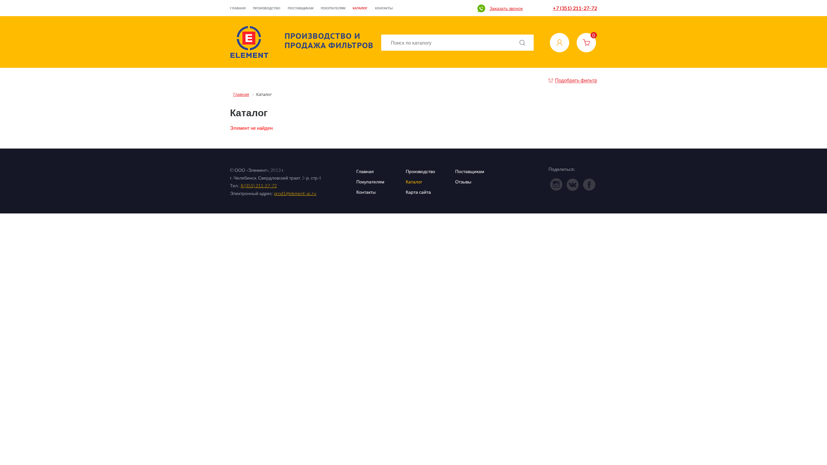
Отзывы (463, 181)
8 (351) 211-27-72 (259, 185)
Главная (238, 8)
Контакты (384, 8)
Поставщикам (300, 8)
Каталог (360, 8)
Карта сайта (418, 192)
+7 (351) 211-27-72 (575, 8)
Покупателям (333, 8)
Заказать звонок (506, 8)
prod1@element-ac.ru (295, 193)
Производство (266, 8)
